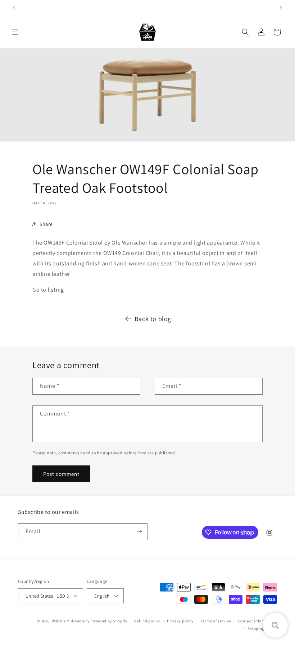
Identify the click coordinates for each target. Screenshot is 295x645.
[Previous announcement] (14, 8)
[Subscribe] (139, 531)
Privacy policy (180, 620)
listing (56, 289)
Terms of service (216, 620)
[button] (15, 32)
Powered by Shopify (108, 620)
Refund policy (147, 620)
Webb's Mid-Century (71, 620)
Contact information (257, 620)
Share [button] (46, 224)
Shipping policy (262, 628)
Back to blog (153, 319)
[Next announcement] (281, 8)
